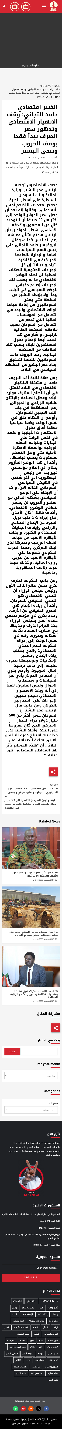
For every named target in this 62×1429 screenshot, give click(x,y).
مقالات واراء (53, 1373)
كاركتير (18, 1360)
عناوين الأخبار (12, 1354)
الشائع (45, 1327)
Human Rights (49, 1301)
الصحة (35, 1327)
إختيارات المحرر (28, 1308)
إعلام (14, 1308)
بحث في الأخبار (49, 1040)
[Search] (4, 6)
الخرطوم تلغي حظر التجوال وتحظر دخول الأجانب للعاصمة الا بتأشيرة (34, 874)
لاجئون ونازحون (51, 1367)
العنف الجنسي (23, 1334)
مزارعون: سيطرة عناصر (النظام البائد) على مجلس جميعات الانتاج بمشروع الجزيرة (33, 933)
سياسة (40, 1354)
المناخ (41, 1340)
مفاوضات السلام (20, 1367)
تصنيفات (53, 1104)
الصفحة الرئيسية (21, 1327)
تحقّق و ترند (52, 1347)
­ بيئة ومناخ (31, 1301)
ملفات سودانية (37, 1373)
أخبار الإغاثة (53, 1308)
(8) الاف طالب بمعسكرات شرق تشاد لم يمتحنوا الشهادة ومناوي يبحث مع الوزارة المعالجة (34, 994)
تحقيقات (11, 1340)
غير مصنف (53, 1360)
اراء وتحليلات (27, 1314)
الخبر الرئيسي (18, 1321)
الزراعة (55, 1327)
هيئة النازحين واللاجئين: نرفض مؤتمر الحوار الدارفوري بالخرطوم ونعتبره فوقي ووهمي (33, 788)
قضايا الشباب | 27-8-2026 (49, 1228)
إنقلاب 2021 (43, 1314)
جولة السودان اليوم (18, 1347)
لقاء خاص (36, 1367)
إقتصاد (55, 1314)
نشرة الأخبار (21, 1373)
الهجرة (22, 1340)
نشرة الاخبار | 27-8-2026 (50, 1221)
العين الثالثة (53, 1340)
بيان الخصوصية (37, 1401)
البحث (12, 1052)
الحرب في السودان (37, 1321)
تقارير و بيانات (36, 1347)
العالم (6, 1327)
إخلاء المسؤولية (22, 1401)
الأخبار (14, 1314)
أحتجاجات (17, 1301)
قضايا (28, 1360)
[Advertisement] (31, 31)
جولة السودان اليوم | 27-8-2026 (47, 1245)
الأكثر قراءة (53, 1321)
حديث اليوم (53, 1354)
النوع (32, 1340)
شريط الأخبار (27, 1354)
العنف (36, 1334)
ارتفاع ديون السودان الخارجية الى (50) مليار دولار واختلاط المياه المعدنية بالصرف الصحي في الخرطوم (30, 802)
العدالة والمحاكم (51, 1334)
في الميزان (39, 1360)
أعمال (41, 1308)
